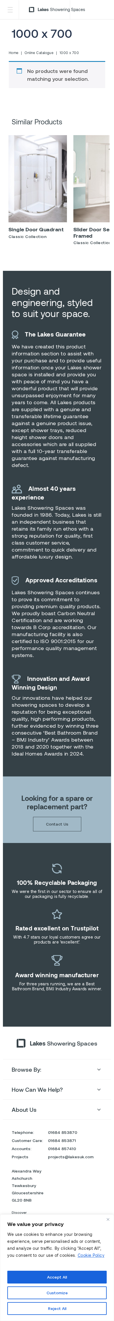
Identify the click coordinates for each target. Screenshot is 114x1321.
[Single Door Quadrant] (37, 178)
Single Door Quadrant (35, 229)
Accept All (57, 1277)
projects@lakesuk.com (71, 1156)
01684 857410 (62, 1148)
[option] (37, 189)
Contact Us (57, 823)
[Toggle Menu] (10, 9)
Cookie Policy (91, 1255)
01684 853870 (62, 1132)
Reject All (57, 1308)
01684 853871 (62, 1140)
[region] (57, 1267)
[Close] (107, 1219)
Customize (57, 1292)
